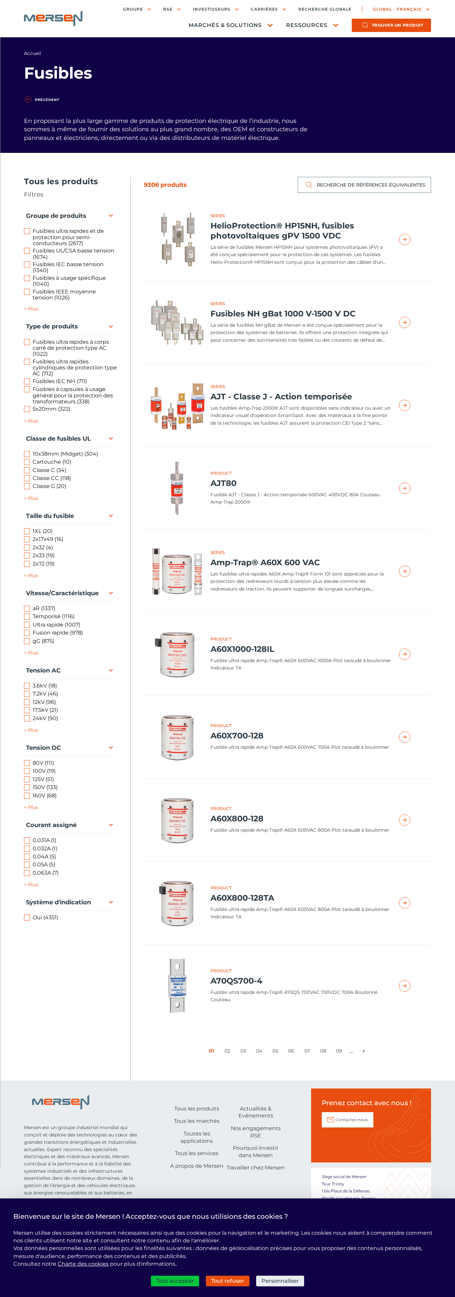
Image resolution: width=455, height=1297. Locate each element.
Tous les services (197, 1153)
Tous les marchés (197, 1121)
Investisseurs (211, 9)
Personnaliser (280, 1281)
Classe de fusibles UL (58, 438)
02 (228, 1052)
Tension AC (43, 670)
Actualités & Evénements (255, 1112)
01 (213, 1052)
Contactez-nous (351, 1119)
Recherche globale (324, 9)
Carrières (264, 9)
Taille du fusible (50, 516)
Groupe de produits (56, 215)
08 (324, 1052)
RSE (168, 9)
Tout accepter (175, 1281)
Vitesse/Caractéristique (62, 593)
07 (308, 1052)
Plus (33, 308)
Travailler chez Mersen (256, 1167)
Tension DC (43, 747)
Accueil (32, 53)
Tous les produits (196, 1108)
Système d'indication (58, 902)
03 (244, 1052)
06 (292, 1052)
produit (397, 25)
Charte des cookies (83, 1264)
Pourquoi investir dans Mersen (255, 1151)
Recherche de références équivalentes (371, 185)
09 (340, 1052)
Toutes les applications (197, 1137)
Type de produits (52, 326)
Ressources (306, 25)
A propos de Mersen (197, 1166)
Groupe (133, 9)
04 (260, 1052)
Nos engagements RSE (256, 1132)
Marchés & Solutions (225, 25)
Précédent (47, 100)
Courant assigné (51, 825)
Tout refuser (227, 1281)
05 (276, 1052)
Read (412, 239)
